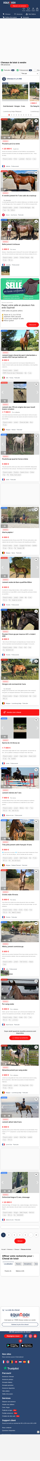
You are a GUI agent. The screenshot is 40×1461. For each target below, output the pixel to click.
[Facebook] (26, 1336)
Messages (28, 10)
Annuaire (26, 17)
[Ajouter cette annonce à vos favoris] (36, 121)
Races (18, 1264)
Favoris (23, 10)
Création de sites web (8, 1416)
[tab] (9, 114)
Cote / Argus (6, 1407)
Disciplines (27, 1264)
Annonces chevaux (8, 1376)
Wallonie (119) (20, 1271)
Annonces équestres (8, 1388)
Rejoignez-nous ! (13, 1336)
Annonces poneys (7, 1379)
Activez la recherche (21, 1038)
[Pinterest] (20, 1341)
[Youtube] (35, 1336)
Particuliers (7, 70)
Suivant (20, 1241)
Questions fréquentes (8, 1430)
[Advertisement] (20, 40)
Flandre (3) (8, 1271)
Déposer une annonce (19, 6)
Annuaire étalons (7, 1382)
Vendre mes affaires (8, 1404)
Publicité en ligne (7, 1410)
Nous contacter (6, 1427)
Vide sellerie (5, 1391)
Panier (37, 10)
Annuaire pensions (7, 1385)
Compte (33, 10)
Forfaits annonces (7, 1413)
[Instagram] (30, 1336)
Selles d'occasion (11, 17)
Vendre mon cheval (13, 712)
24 (36, 1235)
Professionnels (23, 70)
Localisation (8, 1264)
